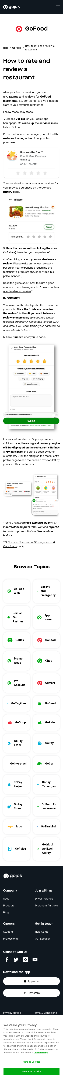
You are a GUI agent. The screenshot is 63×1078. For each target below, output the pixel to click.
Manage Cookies (31, 1061)
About (6, 898)
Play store (34, 993)
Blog (6, 912)
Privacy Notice (12, 1013)
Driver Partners (44, 898)
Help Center (42, 931)
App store (34, 981)
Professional (10, 938)
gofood (16, 48)
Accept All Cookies (31, 1071)
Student (8, 931)
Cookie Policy (41, 1052)
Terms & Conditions (45, 1013)
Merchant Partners (46, 905)
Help (5, 48)
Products (8, 905)
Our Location (43, 938)
